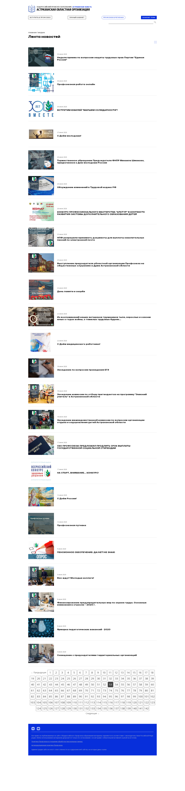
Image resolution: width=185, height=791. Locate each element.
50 (92, 684)
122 (146, 702)
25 (68, 678)
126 (50, 708)
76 (122, 690)
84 (44, 696)
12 (116, 672)
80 (146, 690)
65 (56, 690)
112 (86, 702)
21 (44, 678)
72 (98, 690)
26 (74, 678)
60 (152, 684)
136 (110, 708)
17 (146, 672)
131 (80, 708)
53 (110, 684)
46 (68, 684)
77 (128, 690)
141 (140, 708)
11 (110, 672)
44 (56, 684)
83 (38, 696)
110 (74, 702)
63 (44, 690)
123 (152, 702)
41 (38, 684)
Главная (32, 32)
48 (80, 684)
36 (134, 678)
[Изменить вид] (155, 42)
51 (98, 684)
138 (122, 708)
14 (128, 672)
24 (62, 678)
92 (92, 696)
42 (44, 684)
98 (128, 696)
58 (140, 684)
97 (122, 696)
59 (146, 684)
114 (98, 702)
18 (152, 672)
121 (140, 702)
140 (134, 708)
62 (38, 690)
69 (80, 690)
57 (134, 684)
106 (50, 702)
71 (92, 690)
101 (146, 696)
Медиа (41, 32)
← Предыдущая (38, 672)
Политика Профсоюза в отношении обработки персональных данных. (57, 741)
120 (134, 702)
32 (110, 678)
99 (134, 696)
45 (62, 684)
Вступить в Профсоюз (40, 17)
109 (68, 702)
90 (80, 696)
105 (44, 702)
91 (86, 696)
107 (56, 702)
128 (62, 708)
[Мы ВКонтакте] (33, 728)
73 (104, 690)
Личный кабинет (76, 17)
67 (68, 690)
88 (68, 696)
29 (92, 678)
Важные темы (149, 17)
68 (74, 690)
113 (92, 702)
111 (80, 702)
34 (122, 678)
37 (140, 678)
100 (140, 696)
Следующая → (92, 713)
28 (86, 678)
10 (104, 672)
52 (104, 684)
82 (32, 696)
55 (122, 684)
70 (86, 690)
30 (98, 678)
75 (116, 690)
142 (146, 708)
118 (122, 702)
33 (116, 678)
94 (104, 696)
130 (74, 708)
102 (152, 696)
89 (74, 696)
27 (80, 678)
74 (110, 690)
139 (128, 708)
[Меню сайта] (155, 6)
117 (116, 702)
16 (140, 672)
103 (32, 702)
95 (110, 696)
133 (92, 708)
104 (38, 702)
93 (98, 696)
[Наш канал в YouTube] (38, 728)
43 (50, 684)
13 (122, 672)
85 (50, 696)
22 (50, 678)
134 (98, 708)
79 (140, 690)
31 (104, 678)
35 (128, 678)
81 (152, 690)
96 (116, 696)
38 (146, 678)
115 (104, 702)
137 (116, 708)
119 (128, 702)
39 (152, 678)
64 (50, 690)
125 (44, 708)
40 (32, 684)
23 (56, 678)
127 (56, 708)
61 (32, 690)
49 (86, 684)
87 (62, 696)
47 (74, 684)
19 (32, 678)
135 (104, 708)
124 (38, 708)
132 (86, 708)
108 (62, 702)
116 (110, 702)
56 (128, 684)
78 (134, 690)
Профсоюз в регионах (113, 17)
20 (38, 678)
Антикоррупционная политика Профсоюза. (47, 745)
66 (62, 690)
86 (56, 696)
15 (134, 672)
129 (68, 708)
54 (116, 684)
